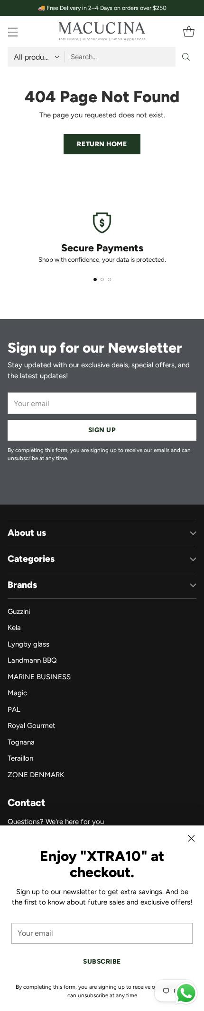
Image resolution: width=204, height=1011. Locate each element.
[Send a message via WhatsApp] (186, 993)
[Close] (191, 838)
